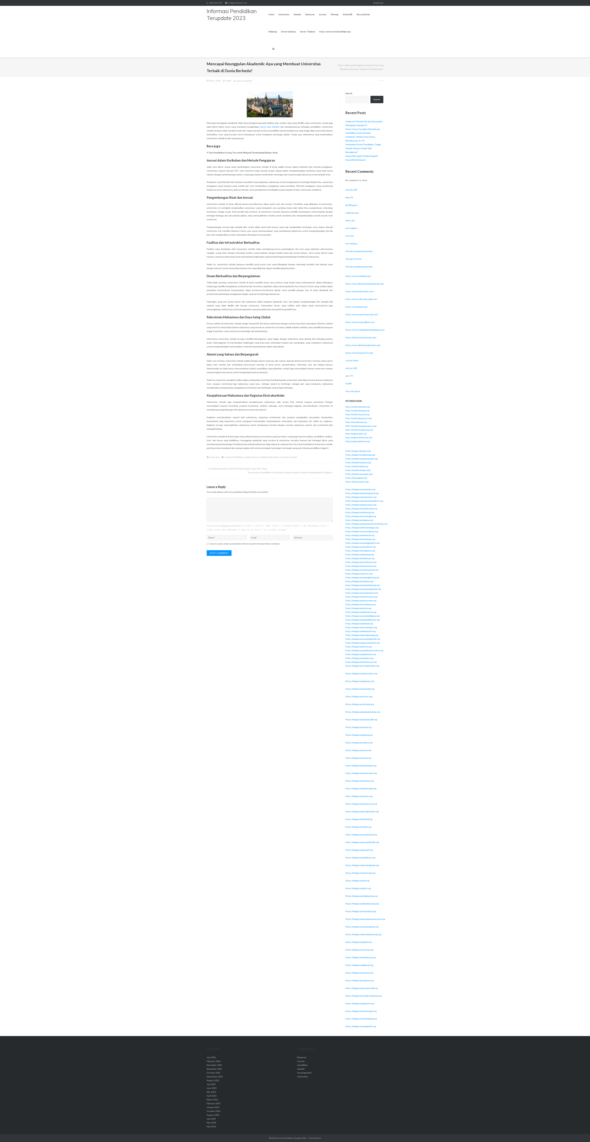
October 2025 (213, 1072)
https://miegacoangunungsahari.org (362, 642)
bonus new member (270, 126)
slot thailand (351, 228)
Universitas (283, 14)
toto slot (349, 235)
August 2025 (213, 1080)
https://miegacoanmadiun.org (359, 658)
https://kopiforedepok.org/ (358, 462)
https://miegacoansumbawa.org (360, 604)
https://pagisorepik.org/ (356, 433)
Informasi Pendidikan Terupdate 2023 (290, 1138)
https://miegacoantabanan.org (359, 558)
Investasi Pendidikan (234, 457)
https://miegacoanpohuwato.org (360, 497)
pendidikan (302, 1065)
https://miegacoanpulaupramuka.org (362, 712)
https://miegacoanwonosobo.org (361, 773)
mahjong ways (352, 212)
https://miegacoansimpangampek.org (363, 589)
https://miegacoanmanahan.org (360, 489)
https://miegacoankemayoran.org (361, 803)
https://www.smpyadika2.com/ (360, 322)
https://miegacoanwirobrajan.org (361, 1011)
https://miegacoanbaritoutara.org (361, 596)
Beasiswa (310, 14)
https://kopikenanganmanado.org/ (361, 458)
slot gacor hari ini (353, 259)
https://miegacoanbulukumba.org (361, 508)
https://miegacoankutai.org (358, 608)
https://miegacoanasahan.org (359, 581)
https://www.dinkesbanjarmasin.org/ (362, 345)
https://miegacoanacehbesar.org (360, 562)
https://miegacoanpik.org (357, 880)
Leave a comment (244, 81)
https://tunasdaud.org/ (356, 306)
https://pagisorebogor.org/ (358, 451)
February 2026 (213, 1061)
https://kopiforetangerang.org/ (359, 430)
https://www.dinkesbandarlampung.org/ (364, 283)
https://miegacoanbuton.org (358, 573)
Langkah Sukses (251, 457)
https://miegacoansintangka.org (360, 516)
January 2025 (213, 1107)
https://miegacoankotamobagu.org (362, 527)
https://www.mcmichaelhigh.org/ (335, 31)
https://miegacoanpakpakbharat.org (362, 619)
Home (271, 14)
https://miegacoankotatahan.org (360, 765)
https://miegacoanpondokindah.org (362, 842)
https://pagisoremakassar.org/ (358, 437)
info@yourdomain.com (237, 3)
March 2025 (212, 1099)
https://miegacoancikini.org (358, 827)
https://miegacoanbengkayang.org (361, 635)
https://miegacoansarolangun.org (361, 627)
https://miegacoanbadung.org (359, 554)
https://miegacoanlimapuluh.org (360, 631)
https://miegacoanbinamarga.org (360, 788)
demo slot (350, 220)
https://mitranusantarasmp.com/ (360, 337)
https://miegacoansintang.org (359, 704)
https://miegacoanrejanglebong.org (362, 577)
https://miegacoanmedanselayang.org (363, 995)
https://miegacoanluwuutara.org (360, 566)
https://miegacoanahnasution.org (361, 673)
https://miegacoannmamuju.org (360, 539)
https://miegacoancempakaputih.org (362, 639)
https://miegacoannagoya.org (359, 980)
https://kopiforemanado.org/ (359, 474)
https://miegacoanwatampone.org (361, 592)
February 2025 (213, 1103)
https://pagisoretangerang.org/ (360, 454)
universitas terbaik (288, 457)
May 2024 (211, 1122)
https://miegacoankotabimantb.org (362, 811)
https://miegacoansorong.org (359, 949)
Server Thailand (307, 31)
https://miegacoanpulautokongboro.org (364, 501)
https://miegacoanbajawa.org (359, 520)
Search (348, 93)
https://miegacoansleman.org (359, 972)
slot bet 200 (351, 189)
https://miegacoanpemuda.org (359, 688)
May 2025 (211, 1092)
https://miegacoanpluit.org (358, 888)
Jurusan (322, 14)
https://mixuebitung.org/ (356, 422)
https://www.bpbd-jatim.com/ (359, 291)
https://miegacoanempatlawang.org (362, 585)
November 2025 (214, 1069)
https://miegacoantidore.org (358, 742)
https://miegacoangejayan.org (359, 681)
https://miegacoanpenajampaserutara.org (365, 919)
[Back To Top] (582, 1134)
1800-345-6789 (215, 3)
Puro (319, 1138)
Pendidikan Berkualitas (269, 457)
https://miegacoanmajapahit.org (360, 1026)
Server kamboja (288, 31)
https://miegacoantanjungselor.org (362, 926)
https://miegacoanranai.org (358, 758)
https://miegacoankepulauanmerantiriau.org (366, 523)
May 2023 (211, 1126)
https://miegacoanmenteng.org (360, 873)
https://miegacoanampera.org (359, 780)
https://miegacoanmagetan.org (360, 550)
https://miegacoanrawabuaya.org (361, 834)
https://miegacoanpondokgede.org (362, 865)
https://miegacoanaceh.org (358, 750)
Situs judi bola (363, 14)
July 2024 (211, 1118)
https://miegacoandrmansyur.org (361, 662)
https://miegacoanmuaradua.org (360, 911)
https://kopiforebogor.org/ (358, 470)
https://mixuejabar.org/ (356, 477)
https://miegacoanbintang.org (359, 512)
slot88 (348, 383)
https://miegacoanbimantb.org (359, 535)
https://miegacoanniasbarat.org (360, 546)
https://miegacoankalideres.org (360, 857)
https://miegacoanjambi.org (358, 942)
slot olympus (351, 243)
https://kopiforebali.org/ (356, 466)
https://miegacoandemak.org (359, 623)
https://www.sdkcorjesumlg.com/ (361, 299)
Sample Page (378, 3)
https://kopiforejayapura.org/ (358, 418)
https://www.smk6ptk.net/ (358, 276)
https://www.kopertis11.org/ (359, 352)
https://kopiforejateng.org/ (357, 410)
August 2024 (213, 1115)
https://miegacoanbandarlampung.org (363, 934)
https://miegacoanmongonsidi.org (361, 988)
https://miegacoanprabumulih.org (361, 719)
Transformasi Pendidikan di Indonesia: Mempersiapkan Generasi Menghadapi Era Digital (289, 472)
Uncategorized (304, 1072)
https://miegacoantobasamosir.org (361, 569)
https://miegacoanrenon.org (358, 696)
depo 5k (349, 197)
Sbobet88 (347, 14)
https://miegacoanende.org (358, 727)
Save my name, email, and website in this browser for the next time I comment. (245, 544)
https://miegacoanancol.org (358, 646)
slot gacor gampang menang (358, 251)
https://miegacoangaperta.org (359, 1003)
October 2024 (213, 1111)
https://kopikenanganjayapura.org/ (361, 426)
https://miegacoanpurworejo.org (360, 600)
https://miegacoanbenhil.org (358, 819)
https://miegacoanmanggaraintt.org (362, 543)
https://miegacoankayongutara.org (362, 493)
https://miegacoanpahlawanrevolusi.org (364, 650)
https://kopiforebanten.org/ (357, 407)
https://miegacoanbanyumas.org (360, 504)
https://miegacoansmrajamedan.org (362, 665)
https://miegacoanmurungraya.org (361, 531)
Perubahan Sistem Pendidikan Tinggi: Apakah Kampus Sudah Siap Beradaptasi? (363, 148)
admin (228, 81)
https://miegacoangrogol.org (359, 850)
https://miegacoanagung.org (359, 735)
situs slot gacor (352, 391)
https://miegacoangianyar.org (359, 965)
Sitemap (334, 14)
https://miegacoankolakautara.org (361, 896)
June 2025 (212, 1088)
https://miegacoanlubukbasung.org (362, 903)
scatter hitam (351, 360)
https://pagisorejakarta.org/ (357, 441)
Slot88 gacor (351, 205)
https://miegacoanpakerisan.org (360, 654)
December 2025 (214, 1065)
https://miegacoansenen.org (359, 796)
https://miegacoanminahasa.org (360, 957)
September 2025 (215, 1076)
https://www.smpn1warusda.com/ (361, 314)
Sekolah (297, 14)
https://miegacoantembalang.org (361, 1018)
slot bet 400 (351, 368)
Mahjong (273, 31)
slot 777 (349, 376)
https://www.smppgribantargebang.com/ (365, 329)
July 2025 (211, 1084)
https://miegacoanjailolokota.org (360, 612)
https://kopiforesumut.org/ (357, 414)
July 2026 (211, 1057)
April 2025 (211, 1095)
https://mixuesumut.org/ (357, 481)
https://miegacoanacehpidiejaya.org (362, 616)
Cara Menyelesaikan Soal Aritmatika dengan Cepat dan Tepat (237, 468)
